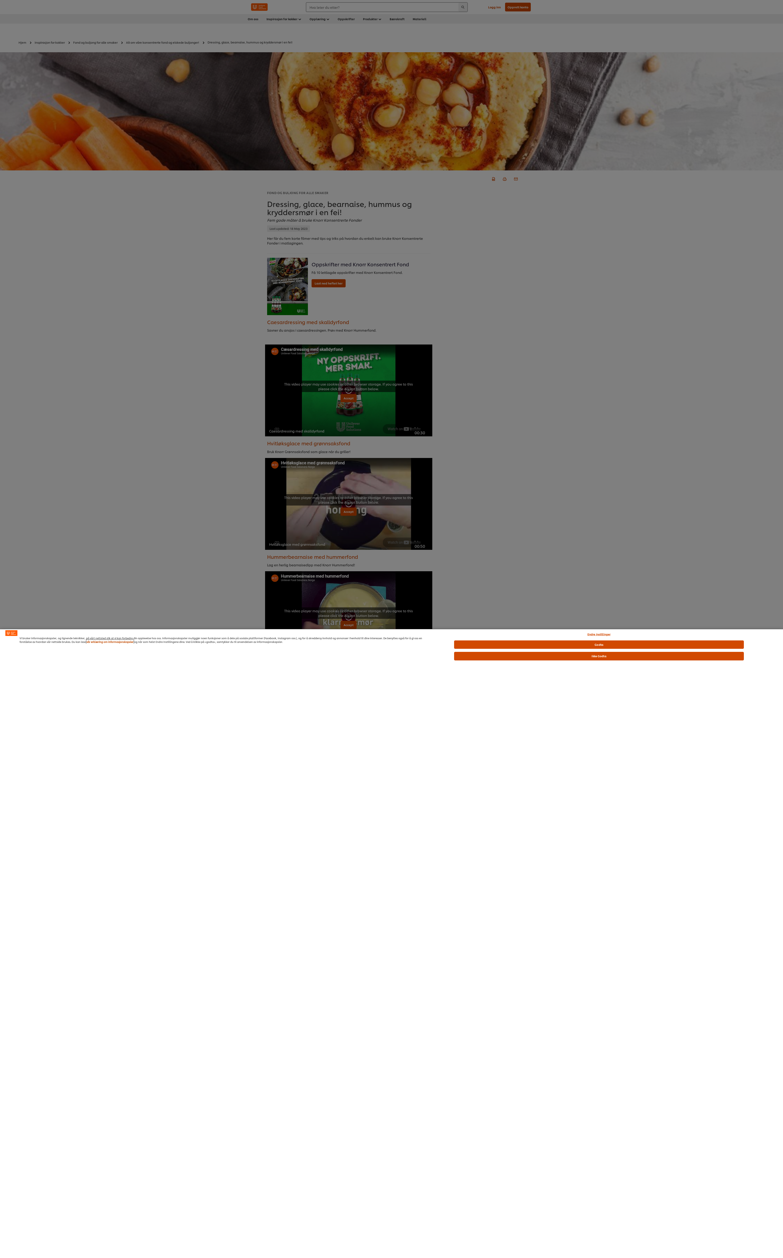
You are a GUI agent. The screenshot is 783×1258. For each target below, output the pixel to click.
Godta (599, 644)
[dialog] (391, 943)
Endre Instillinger (598, 634)
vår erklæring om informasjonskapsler (110, 641)
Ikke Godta (599, 656)
